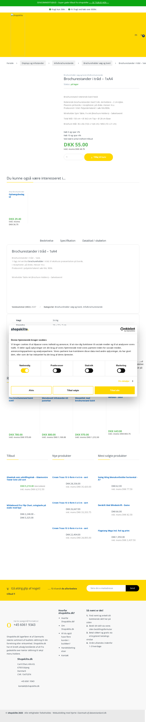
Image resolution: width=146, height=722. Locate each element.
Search (136, 34)
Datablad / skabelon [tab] (94, 240)
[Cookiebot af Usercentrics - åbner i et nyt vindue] (122, 329)
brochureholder (35, 261)
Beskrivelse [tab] (46, 240)
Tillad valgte (73, 390)
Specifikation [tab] (67, 240)
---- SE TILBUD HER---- (99, 2)
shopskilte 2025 (15, 712)
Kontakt (64, 655)
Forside (10, 63)
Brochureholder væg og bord (97, 63)
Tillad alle (114, 390)
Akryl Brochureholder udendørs (16, 192)
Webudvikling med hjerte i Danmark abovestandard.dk (79, 712)
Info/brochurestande (63, 63)
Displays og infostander (33, 63)
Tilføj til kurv (100, 157)
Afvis (31, 390)
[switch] (57, 370)
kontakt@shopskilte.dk (28, 686)
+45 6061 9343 (25, 624)
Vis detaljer (123, 381)
